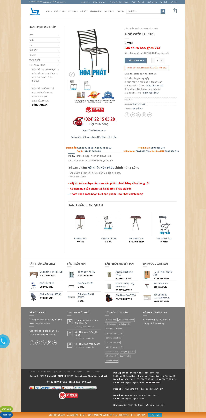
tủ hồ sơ (119, 329)
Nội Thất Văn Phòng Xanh (87, 344)
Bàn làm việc (125, 356)
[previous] (72, 52)
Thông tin (34, 372)
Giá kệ (83, 11)
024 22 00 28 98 (93, 151)
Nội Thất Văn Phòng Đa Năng (86, 333)
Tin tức (120, 11)
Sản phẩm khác (132, 29)
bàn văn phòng (112, 361)
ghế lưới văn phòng (126, 320)
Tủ (63, 11)
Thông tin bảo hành (101, 156)
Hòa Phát (84, 2)
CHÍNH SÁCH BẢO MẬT (80, 382)
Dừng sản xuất (150, 29)
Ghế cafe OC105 (108, 239)
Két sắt (72, 11)
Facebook (6, 415)
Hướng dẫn (152, 2)
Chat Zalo (6, 409)
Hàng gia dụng (40, 97)
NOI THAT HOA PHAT (63, 376)
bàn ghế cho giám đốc (114, 347)
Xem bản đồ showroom (94, 130)
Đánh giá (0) (83, 156)
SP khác (109, 11)
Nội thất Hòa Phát (100, 167)
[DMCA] (153, 382)
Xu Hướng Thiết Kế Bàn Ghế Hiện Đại (87, 322)
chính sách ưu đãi (154, 85)
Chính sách (46, 372)
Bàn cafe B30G (80, 239)
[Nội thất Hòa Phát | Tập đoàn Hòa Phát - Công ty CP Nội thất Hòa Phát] (35, 11)
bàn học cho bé (112, 352)
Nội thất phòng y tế (43, 88)
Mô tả (71, 156)
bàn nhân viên (111, 356)
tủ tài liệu (109, 329)
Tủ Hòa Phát (111, 320)
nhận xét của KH (151, 92)
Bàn (48, 11)
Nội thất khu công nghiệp (42, 79)
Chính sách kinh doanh (119, 2)
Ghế (56, 11)
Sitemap (96, 372)
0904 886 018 (158, 147)
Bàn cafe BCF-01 (136, 239)
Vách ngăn (95, 11)
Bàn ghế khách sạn (42, 93)
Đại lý (79, 372)
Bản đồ (172, 376)
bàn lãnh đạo (111, 324)
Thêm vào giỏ (135, 60)
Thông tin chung (100, 2)
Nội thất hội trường (43, 74)
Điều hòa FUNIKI (40, 101)
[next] (115, 52)
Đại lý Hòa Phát (138, 2)
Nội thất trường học (43, 69)
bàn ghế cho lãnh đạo (114, 333)
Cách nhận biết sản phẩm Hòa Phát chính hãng (94, 137)
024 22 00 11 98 (85, 147)
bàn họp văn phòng (113, 338)
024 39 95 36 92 (103, 147)
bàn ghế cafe (137, 108)
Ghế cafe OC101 (164, 239)
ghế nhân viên (124, 324)
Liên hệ (174, 2)
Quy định (163, 2)
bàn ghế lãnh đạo (113, 342)
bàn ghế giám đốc (128, 352)
